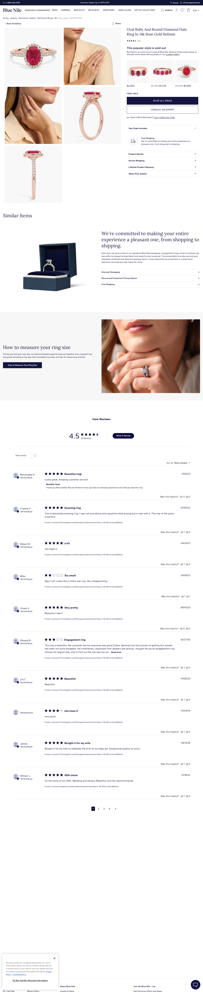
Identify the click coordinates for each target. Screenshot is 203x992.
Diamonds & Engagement (37, 10)
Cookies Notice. (19, 974)
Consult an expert (162, 109)
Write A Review (123, 435)
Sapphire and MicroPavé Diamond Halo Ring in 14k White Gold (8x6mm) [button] (89, 786)
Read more (116, 652)
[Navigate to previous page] (87, 808)
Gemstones (109, 10)
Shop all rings (162, 100)
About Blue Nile (67, 986)
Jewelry (13, 18)
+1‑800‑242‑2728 (12, 3)
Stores (175, 3)
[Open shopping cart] (188, 10)
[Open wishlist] (182, 10)
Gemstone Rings (45, 18)
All (55, 18)
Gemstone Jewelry (27, 18)
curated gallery (172, 54)
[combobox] (178, 463)
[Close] (54, 958)
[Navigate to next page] (116, 808)
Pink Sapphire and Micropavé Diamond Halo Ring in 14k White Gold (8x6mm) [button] (91, 522)
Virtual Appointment (191, 3)
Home (6, 18)
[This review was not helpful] (187, 496)
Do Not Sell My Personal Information (30, 980)
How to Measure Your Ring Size (22, 365)
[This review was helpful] (181, 496)
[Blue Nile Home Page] (12, 10)
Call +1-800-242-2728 (164, 117)
